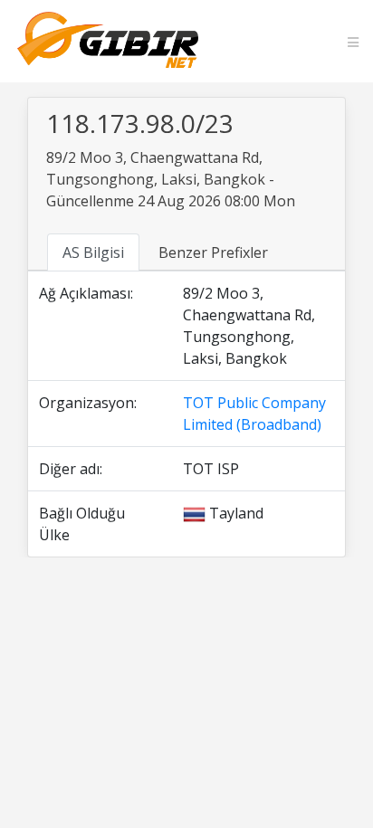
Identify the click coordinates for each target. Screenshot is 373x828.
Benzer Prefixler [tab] (213, 252)
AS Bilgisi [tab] (93, 252)
